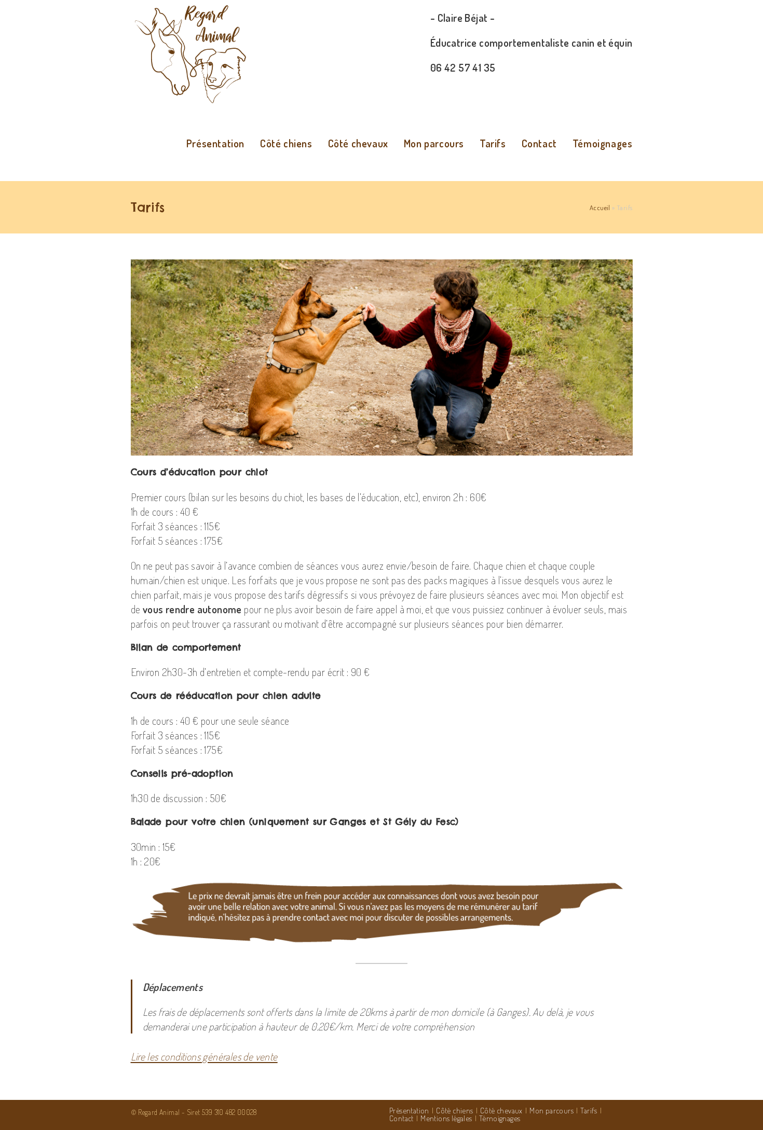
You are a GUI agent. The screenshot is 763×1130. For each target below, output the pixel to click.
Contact (401, 1118)
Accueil (600, 207)
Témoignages (499, 1118)
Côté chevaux (501, 1110)
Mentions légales (446, 1118)
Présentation (409, 1110)
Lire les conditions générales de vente (204, 1056)
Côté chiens (454, 1110)
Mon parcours (551, 1110)
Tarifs (588, 1110)
